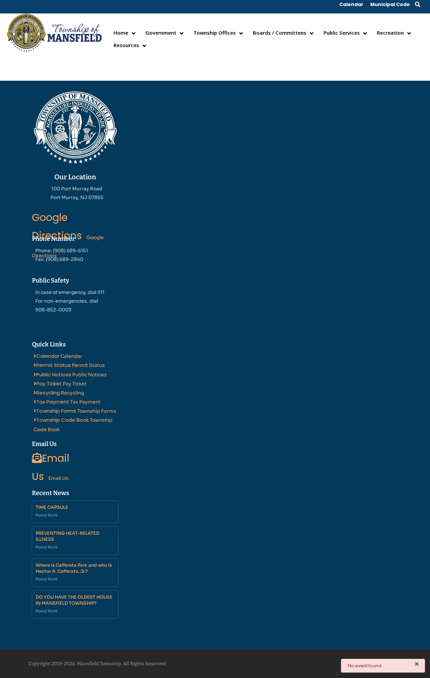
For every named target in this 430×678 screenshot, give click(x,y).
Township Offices (215, 32)
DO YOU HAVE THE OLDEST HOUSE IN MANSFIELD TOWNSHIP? (74, 600)
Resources (126, 45)
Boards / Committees (279, 32)
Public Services (342, 32)
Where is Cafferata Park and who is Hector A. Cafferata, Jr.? (74, 568)
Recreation (390, 32)
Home (121, 32)
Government (160, 32)
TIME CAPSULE (52, 507)
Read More (46, 515)
